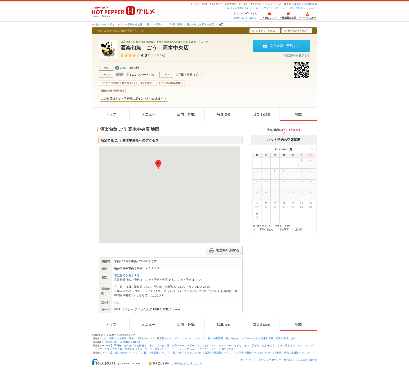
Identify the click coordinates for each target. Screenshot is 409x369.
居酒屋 (119, 74)
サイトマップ (247, 359)
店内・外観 (186, 114)
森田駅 (136, 342)
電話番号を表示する (297, 55)
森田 (314, 4)
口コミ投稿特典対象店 (171, 83)
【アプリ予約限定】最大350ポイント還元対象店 (126, 83)
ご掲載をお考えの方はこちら (186, 363)
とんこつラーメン (206, 349)
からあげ (129, 345)
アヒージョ (178, 349)
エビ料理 (164, 345)
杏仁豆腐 (117, 349)
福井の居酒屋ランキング (157, 352)
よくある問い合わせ (241, 8)
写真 (223, 114)
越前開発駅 (111, 342)
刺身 (174, 345)
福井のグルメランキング (128, 352)
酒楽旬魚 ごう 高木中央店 (200, 24)
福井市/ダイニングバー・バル (242, 338)
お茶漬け (141, 345)
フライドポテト (208, 345)
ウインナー (225, 345)
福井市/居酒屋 (215, 338)
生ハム (190, 349)
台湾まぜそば (226, 349)
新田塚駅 (125, 342)
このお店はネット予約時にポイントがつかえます (132, 98)
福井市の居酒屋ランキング (218, 352)
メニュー (148, 114)
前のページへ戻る (105, 24)
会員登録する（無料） (245, 18)
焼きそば (267, 345)
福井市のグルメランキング (187, 352)
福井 (149, 24)
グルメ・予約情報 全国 (130, 24)
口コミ (261, 114)
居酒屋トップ (164, 338)
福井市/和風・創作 (286, 338)
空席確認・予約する (285, 46)
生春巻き (129, 349)
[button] (158, 164)
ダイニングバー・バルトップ (189, 338)
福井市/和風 (267, 338)
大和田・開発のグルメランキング (253, 352)
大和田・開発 (175, 24)
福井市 (159, 24)
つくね (278, 345)
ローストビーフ (188, 345)
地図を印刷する (227, 250)
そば (246, 345)
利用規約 (288, 359)
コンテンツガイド (268, 8)
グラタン (297, 345)
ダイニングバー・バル (140, 74)
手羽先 (117, 345)
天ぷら (255, 345)
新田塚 (307, 4)
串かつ (152, 345)
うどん (237, 345)
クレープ (142, 349)
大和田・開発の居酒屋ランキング (292, 352)
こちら (198, 279)
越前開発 (299, 4)
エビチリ (104, 349)
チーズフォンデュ (159, 349)
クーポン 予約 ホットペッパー (301, 8)
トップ (111, 114)
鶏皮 (287, 345)
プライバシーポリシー (269, 359)
